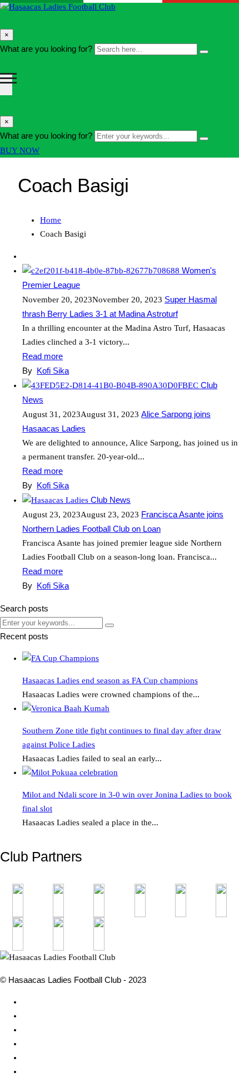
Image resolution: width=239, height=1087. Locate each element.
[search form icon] (1, 20)
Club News (111, 500)
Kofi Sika (53, 370)
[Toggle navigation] (6, 84)
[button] (19, 151)
